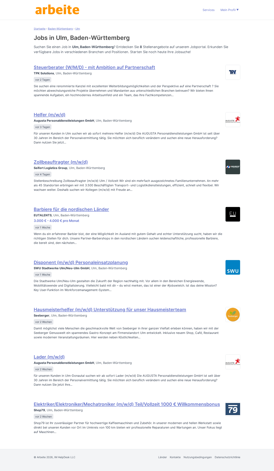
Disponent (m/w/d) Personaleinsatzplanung (81, 262)
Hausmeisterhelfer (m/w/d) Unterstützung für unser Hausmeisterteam (110, 309)
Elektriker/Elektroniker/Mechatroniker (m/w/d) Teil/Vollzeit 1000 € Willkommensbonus (127, 404)
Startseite (39, 28)
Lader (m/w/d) (49, 357)
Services (209, 10)
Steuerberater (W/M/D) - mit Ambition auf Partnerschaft (94, 67)
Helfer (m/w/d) (49, 114)
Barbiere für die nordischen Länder (71, 209)
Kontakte (175, 457)
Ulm (77, 28)
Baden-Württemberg (60, 28)
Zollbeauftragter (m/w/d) (61, 162)
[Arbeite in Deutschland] (58, 10)
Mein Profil (228, 10)
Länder (162, 457)
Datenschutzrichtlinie (227, 457)
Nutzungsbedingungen (198, 457)
